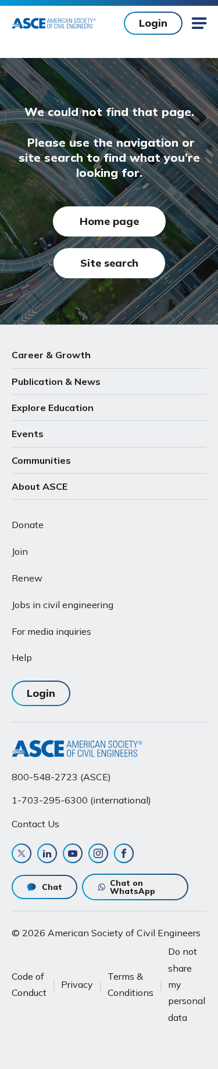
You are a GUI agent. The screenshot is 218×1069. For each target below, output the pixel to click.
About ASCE (39, 486)
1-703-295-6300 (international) (81, 800)
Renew (27, 578)
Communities (41, 460)
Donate (28, 524)
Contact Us (35, 824)
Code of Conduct (29, 984)
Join (20, 551)
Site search (109, 263)
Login (153, 23)
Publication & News (56, 381)
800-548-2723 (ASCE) (61, 777)
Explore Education (53, 407)
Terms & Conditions (130, 984)
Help (22, 657)
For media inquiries (51, 631)
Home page (109, 221)
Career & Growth (51, 355)
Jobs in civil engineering (62, 604)
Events (28, 433)
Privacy (77, 984)
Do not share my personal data (186, 984)
